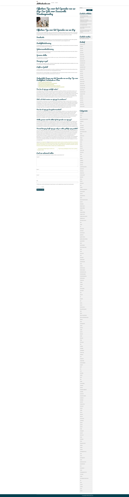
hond (81, 263)
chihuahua (81, 170)
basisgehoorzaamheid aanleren (55, 142)
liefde (59, 143)
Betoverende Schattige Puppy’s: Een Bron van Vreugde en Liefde (45, 149)
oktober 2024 (82, 89)
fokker (81, 224)
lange (81, 340)
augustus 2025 (82, 69)
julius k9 (81, 294)
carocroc (81, 164)
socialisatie (68, 144)
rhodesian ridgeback (83, 389)
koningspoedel (82, 323)
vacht (81, 459)
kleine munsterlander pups (84, 317)
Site (37, 180)
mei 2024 (81, 100)
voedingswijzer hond (83, 472)
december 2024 (82, 85)
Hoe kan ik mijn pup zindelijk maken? (45, 82)
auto (81, 123)
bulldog (81, 158)
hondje (81, 282)
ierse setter (82, 290)
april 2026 (81, 52)
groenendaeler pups (83, 247)
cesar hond (82, 168)
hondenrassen (82, 278)
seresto (81, 408)
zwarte (81, 490)
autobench (82, 127)
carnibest (81, 162)
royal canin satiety (83, 395)
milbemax (81, 354)
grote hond (82, 253)
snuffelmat (82, 420)
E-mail (38, 175)
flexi (80, 222)
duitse (81, 197)
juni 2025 (81, 73)
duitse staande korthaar (84, 199)
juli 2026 (81, 46)
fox (80, 226)
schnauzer (81, 406)
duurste (81, 201)
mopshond (82, 358)
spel (75, 144)
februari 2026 (82, 56)
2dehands (81, 113)
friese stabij (82, 228)
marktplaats (82, 350)
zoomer (81, 484)
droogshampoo (82, 195)
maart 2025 (82, 79)
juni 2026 (81, 48)
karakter (81, 298)
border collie (82, 150)
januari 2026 (82, 58)
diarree (81, 181)
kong (81, 321)
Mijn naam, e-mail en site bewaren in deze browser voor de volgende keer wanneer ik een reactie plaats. (55, 184)
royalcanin (81, 397)
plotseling (81, 373)
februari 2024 (82, 106)
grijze (81, 243)
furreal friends (82, 232)
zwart (81, 488)
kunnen (81, 331)
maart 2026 (82, 54)
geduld (41, 143)
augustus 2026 (82, 44)
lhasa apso (82, 342)
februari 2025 (82, 81)
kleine (81, 313)
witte (81, 482)
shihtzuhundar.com (43, 3)
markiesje (81, 348)
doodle (81, 187)
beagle (81, 137)
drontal (81, 193)
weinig (81, 476)
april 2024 (81, 102)
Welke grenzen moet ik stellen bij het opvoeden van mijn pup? (49, 85)
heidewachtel (82, 259)
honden (81, 265)
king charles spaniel (83, 309)
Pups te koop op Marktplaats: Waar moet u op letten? (68, 148)
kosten (81, 325)
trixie (81, 453)
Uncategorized (43, 142)
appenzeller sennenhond (84, 119)
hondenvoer (82, 280)
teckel (81, 437)
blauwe (81, 146)
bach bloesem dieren (83, 131)
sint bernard (82, 418)
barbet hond (82, 135)
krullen (81, 329)
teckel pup (81, 439)
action (81, 115)
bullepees (81, 160)
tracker (81, 447)
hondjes (81, 284)
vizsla (81, 470)
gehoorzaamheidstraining (47, 143)
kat (80, 300)
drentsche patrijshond (83, 189)
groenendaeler (82, 245)
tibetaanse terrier (83, 443)
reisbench (81, 385)
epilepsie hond (82, 218)
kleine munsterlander (83, 315)
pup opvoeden (49, 144)
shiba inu (81, 414)
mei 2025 (81, 75)
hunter (81, 286)
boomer (81, 148)
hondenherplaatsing (83, 276)
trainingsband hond (83, 451)
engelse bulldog (82, 212)
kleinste (81, 319)
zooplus (81, 486)
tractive (81, 449)
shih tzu (81, 416)
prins (81, 377)
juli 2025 (81, 71)
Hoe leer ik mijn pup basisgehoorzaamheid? (46, 84)
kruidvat (81, 327)
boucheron (82, 152)
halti (81, 255)
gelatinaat (81, 234)
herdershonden (82, 261)
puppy (81, 381)
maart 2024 (82, 104)
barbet (81, 133)
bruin (81, 154)
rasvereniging (82, 383)
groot (81, 249)
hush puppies (82, 288)
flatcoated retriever (83, 220)
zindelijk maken (54, 145)
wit (80, 480)
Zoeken (81, 7)
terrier (81, 441)
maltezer (81, 346)
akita (81, 117)
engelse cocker (82, 214)
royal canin (82, 393)
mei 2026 (81, 50)
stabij (81, 428)
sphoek (81, 426)
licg (80, 344)
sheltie (81, 410)
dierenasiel (81, 183)
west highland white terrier (84, 478)
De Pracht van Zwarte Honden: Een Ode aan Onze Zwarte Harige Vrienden (85, 31)
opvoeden (72, 143)
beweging (66, 142)
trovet (81, 455)
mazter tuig (82, 352)
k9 (80, 296)
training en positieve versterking (42, 145)
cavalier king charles (83, 166)
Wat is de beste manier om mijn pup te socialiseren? (48, 83)
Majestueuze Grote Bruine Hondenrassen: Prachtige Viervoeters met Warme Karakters (86, 21)
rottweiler (81, 391)
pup (46, 144)
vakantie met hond (83, 461)
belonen (62, 142)
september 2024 (82, 91)
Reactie (38, 156)
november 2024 (82, 87)
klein (81, 311)
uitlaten (49, 145)
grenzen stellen (54, 143)
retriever (81, 387)
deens (81, 179)
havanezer (81, 257)
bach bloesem (82, 129)
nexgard (81, 364)
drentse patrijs (82, 191)
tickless (81, 445)
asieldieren (81, 121)
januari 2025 (82, 83)
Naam (38, 169)
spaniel (81, 422)
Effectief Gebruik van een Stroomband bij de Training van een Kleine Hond (85, 16)
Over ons (52, 2)
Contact (56, 2)
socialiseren (72, 144)
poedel (81, 375)
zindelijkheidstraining (61, 145)
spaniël (81, 424)
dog (80, 185)
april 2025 (81, 77)
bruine (81, 156)
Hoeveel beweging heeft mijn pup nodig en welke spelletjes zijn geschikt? (51, 86)
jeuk (80, 292)
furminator (82, 230)
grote (81, 251)
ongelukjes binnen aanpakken (65, 143)
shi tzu (81, 412)
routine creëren (55, 144)
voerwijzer (81, 474)
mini (80, 356)
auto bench (82, 125)
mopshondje (82, 360)
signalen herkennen (61, 144)
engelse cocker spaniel (83, 216)
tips (77, 144)
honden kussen (82, 267)
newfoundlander (82, 362)
